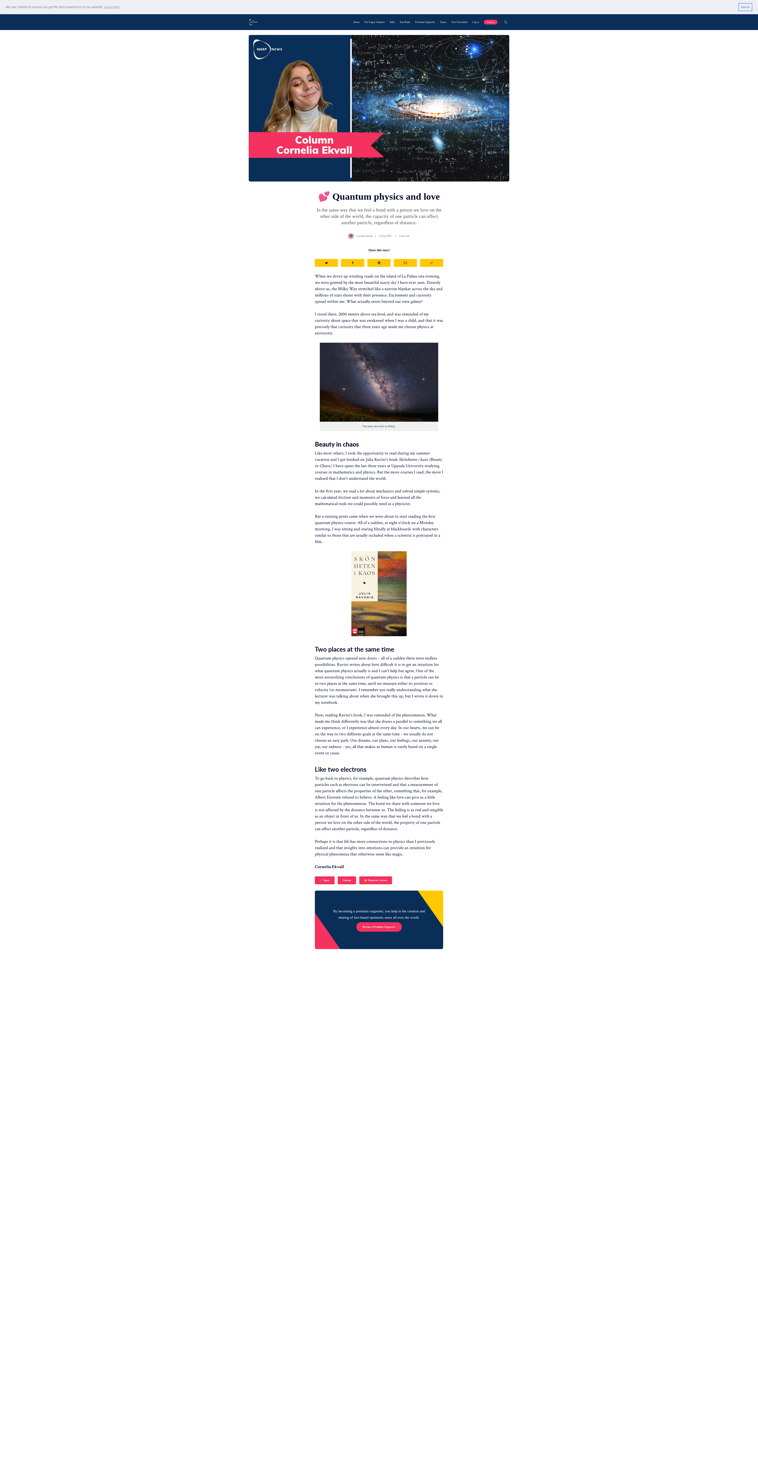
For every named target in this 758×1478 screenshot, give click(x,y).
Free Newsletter (459, 22)
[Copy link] (431, 263)
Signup (490, 22)
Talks (392, 22)
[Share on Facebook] (352, 263)
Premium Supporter (425, 22)
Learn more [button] (112, 7)
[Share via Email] (405, 263)
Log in (475, 22)
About (356, 22)
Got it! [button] (745, 7)
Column (346, 880)
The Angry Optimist (374, 22)
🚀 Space (325, 880)
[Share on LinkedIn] (378, 263)
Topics (443, 22)
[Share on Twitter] (326, 263)
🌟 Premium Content (375, 880)
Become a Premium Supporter (379, 927)
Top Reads (405, 22)
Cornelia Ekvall (364, 236)
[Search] (505, 22)
